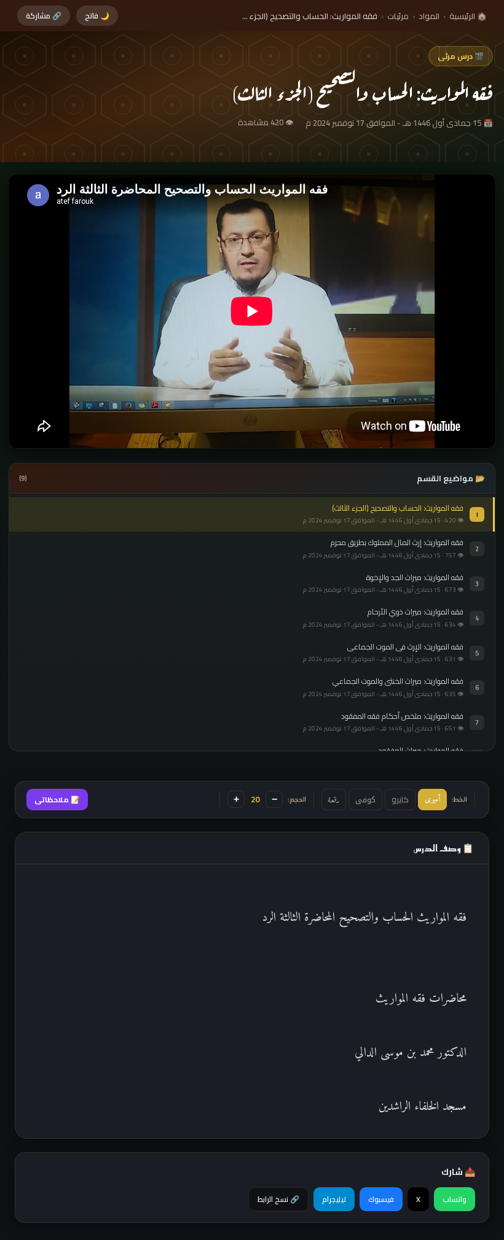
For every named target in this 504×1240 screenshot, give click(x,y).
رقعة (333, 799)
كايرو (400, 799)
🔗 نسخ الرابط (278, 1199)
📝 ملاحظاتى (57, 799)
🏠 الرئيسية (468, 16)
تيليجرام (334, 1199)
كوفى (365, 799)
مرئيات (398, 16)
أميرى (432, 799)
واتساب (455, 1199)
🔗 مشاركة (43, 16)
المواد (429, 16)
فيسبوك (381, 1199)
